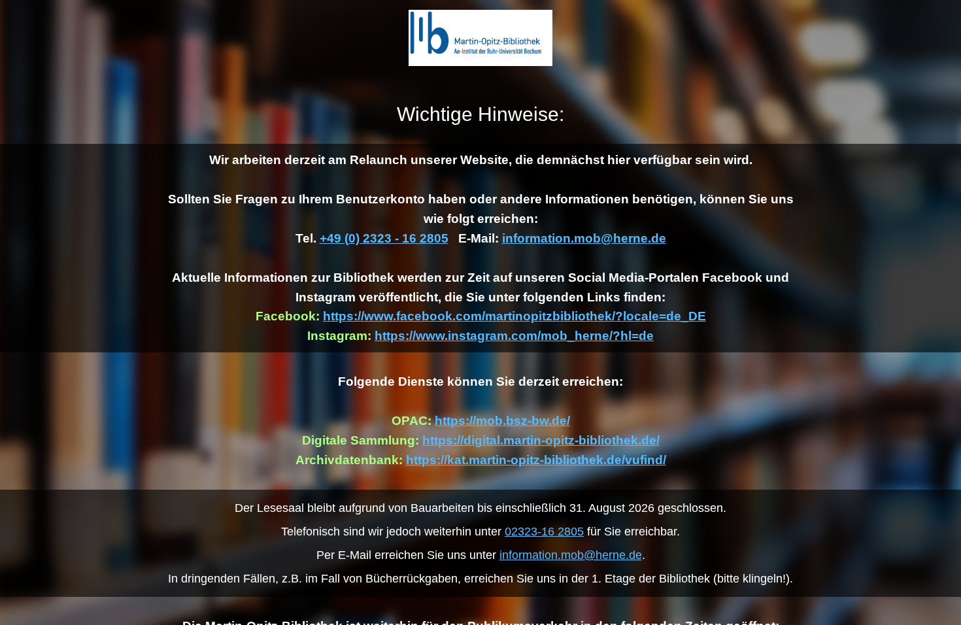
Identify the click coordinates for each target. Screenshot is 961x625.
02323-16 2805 (544, 531)
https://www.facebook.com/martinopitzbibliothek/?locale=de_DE (514, 316)
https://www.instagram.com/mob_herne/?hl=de (514, 336)
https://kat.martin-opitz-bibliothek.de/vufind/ (536, 460)
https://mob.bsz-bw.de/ (502, 421)
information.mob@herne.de (584, 238)
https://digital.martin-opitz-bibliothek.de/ (541, 440)
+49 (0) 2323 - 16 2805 (384, 238)
